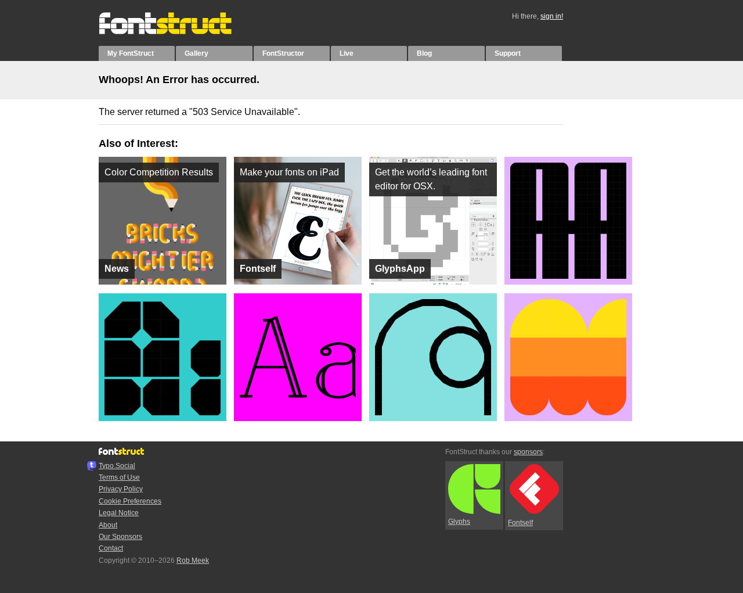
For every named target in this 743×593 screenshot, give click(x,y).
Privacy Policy (121, 489)
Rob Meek (192, 560)
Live (347, 53)
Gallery (196, 53)
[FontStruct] (177, 32)
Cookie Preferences (130, 501)
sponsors (528, 452)
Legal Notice (119, 513)
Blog (424, 53)
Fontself (520, 523)
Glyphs (459, 521)
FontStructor (283, 53)
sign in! (551, 16)
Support (508, 53)
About (108, 525)
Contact (111, 548)
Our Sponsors (120, 537)
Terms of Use (119, 477)
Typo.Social (117, 466)
